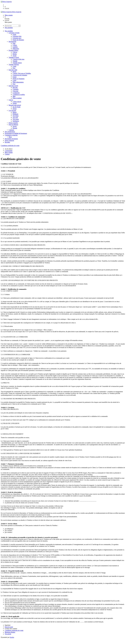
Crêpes (15, 45)
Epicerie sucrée (13, 86)
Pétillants (15, 114)
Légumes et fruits (14, 33)
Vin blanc (16, 116)
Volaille (15, 61)
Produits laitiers (13, 50)
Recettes (7, 142)
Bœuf (14, 71)
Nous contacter (9, 140)
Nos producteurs (10, 131)
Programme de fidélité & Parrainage (16, 133)
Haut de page (9, 627)
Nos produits (9, 27)
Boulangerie (12, 41)
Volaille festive (17, 63)
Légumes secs (17, 38)
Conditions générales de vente (10, 145)
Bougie (15, 128)
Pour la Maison (13, 124)
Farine (15, 77)
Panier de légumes (18, 40)
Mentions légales (10, 632)
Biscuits (15, 87)
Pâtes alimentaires (18, 82)
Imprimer (7, 625)
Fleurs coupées (13, 123)
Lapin (14, 66)
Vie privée (8, 634)
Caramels (15, 89)
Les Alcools (12, 110)
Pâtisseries (16, 48)
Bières (15, 112)
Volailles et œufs (14, 57)
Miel (14, 96)
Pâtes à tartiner (17, 98)
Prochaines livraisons (11, 139)
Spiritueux (16, 121)
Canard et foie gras (18, 59)
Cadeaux (11, 130)
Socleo (12, 637)
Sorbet (15, 103)
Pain (14, 43)
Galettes (15, 47)
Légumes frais (17, 36)
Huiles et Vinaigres (18, 78)
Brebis (15, 54)
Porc (14, 68)
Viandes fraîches (14, 64)
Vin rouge (16, 119)
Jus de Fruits (16, 107)
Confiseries (16, 93)
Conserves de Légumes (20, 75)
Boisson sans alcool (15, 105)
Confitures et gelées (19, 94)
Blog (10, 137)
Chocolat (15, 91)
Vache (14, 56)
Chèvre (15, 52)
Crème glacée (17, 101)
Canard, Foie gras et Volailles (22, 73)
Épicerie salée (13, 70)
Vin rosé (15, 117)
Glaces (11, 100)
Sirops (15, 108)
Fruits (14, 34)
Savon (15, 126)
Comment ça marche (11, 135)
